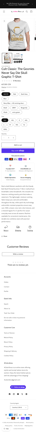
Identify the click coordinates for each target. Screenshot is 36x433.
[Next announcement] (32, 4)
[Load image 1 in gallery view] (7, 58)
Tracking (30, 230)
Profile (6, 291)
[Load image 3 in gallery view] (18, 58)
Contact (6, 287)
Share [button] (5, 236)
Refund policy (30, 422)
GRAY (14, 108)
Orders (6, 282)
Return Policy (8, 342)
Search (6, 304)
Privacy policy (8, 425)
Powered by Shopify (19, 422)
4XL (12, 120)
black (5, 108)
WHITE (6, 94)
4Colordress (10, 422)
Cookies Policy (8, 356)
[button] (4, 11)
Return (6, 230)
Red (14, 94)
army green (16, 112)
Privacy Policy (8, 346)
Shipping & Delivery (10, 351)
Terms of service (18, 425)
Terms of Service (9, 333)
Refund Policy (8, 337)
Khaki (5, 112)
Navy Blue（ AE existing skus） (14, 103)
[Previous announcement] (4, 4)
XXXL (5, 129)
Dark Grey (24, 94)
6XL (26, 120)
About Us (7, 308)
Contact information (19, 428)
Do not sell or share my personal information (14, 319)
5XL (5, 120)
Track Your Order (9, 313)
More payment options (18, 155)
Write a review (18, 254)
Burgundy (24, 108)
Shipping (4, 87)
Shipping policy (29, 425)
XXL (17, 125)
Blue (5, 99)
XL (24, 125)
